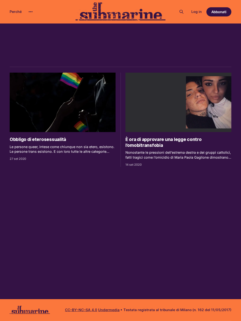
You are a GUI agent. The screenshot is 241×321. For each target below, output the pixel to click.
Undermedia (109, 310)
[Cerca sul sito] (181, 12)
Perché (16, 11)
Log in (196, 11)
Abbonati (219, 12)
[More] (30, 12)
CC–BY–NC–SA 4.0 (81, 310)
